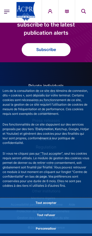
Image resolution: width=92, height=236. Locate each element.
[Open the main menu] (6, 11)
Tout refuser (46, 215)
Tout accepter (46, 203)
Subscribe (46, 49)
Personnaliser (46, 228)
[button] (83, 11)
